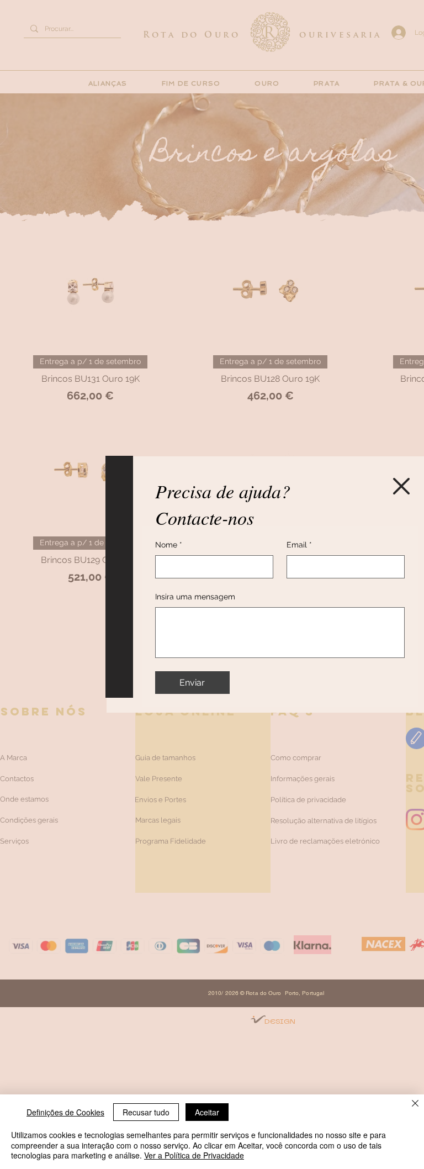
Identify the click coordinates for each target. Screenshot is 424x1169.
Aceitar (207, 1112)
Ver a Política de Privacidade (194, 1155)
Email (299, 544)
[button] (401, 486)
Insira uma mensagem (195, 596)
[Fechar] (415, 1104)
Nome (168, 544)
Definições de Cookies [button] (65, 1112)
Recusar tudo (146, 1112)
